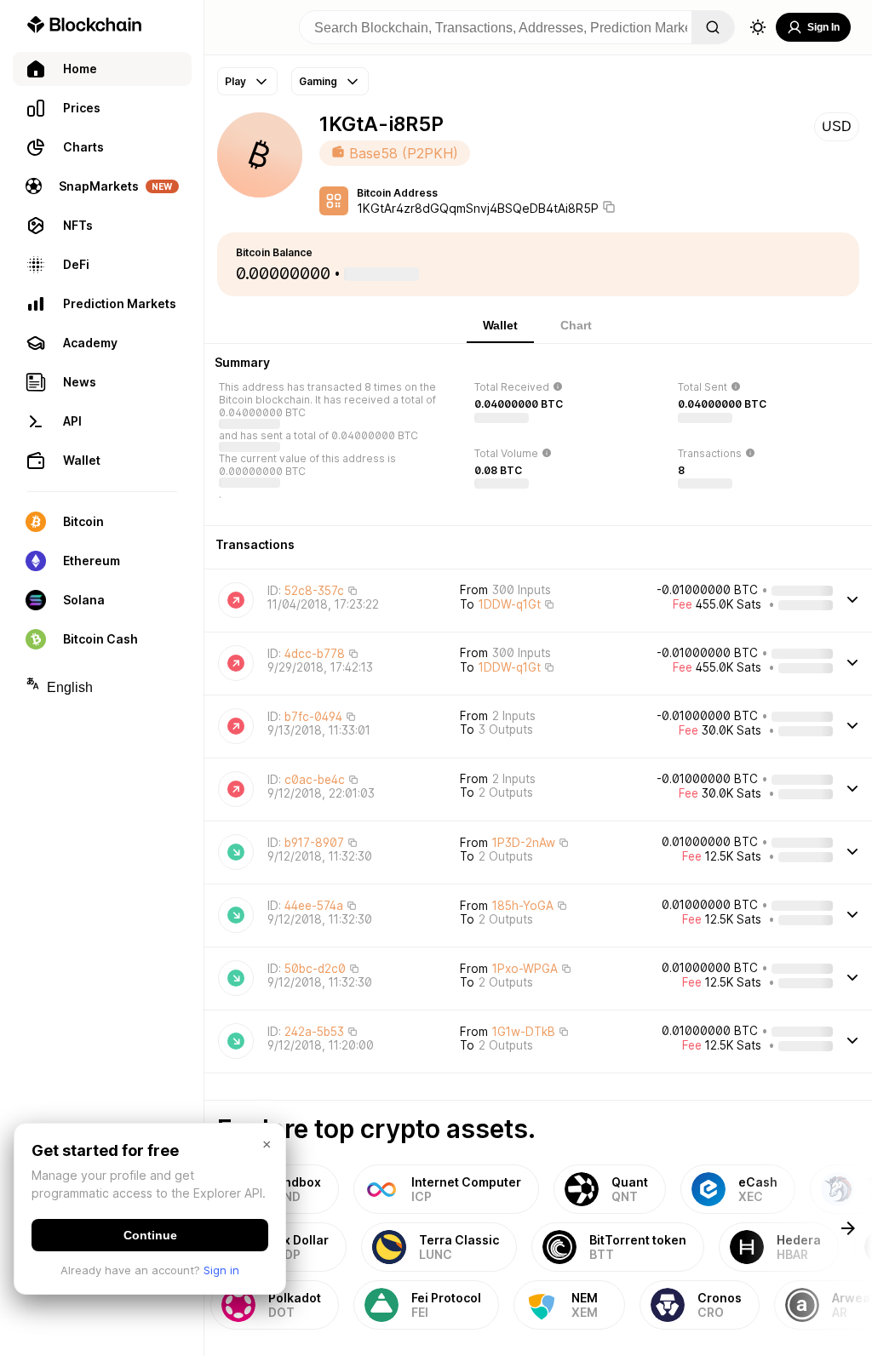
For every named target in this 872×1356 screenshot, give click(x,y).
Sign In (823, 27)
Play (235, 81)
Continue (150, 1235)
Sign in (221, 1270)
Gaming (318, 81)
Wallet (500, 325)
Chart (576, 325)
